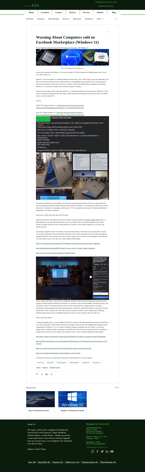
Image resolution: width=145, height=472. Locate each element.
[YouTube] (112, 451)
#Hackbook (50, 362)
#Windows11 (86, 362)
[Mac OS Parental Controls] (40, 399)
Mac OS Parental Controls (39, 411)
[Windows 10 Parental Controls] (72, 399)
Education (77, 19)
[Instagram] (92, 451)
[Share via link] (51, 374)
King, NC (32, 462)
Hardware (89, 19)
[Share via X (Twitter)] (42, 374)
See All (117, 387)
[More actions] (108, 32)
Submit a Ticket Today (37, 449)
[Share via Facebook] (37, 374)
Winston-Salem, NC (90, 462)
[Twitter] (102, 451)
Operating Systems (55, 367)
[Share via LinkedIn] (47, 374)
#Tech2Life (40, 362)
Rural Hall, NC (44, 462)
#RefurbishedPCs (74, 362)
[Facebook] (97, 451)
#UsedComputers (61, 362)
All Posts (29, 19)
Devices (66, 19)
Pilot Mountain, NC (108, 462)
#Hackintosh (96, 362)
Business (40, 19)
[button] (116, 19)
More (99, 19)
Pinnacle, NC (58, 462)
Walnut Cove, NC (72, 462)
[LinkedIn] (107, 451)
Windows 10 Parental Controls (72, 411)
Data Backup (53, 19)
